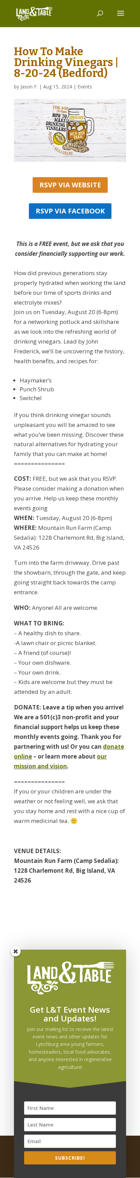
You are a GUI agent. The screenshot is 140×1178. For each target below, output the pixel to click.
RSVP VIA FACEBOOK (70, 210)
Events (84, 86)
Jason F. (29, 86)
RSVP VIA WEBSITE (70, 184)
